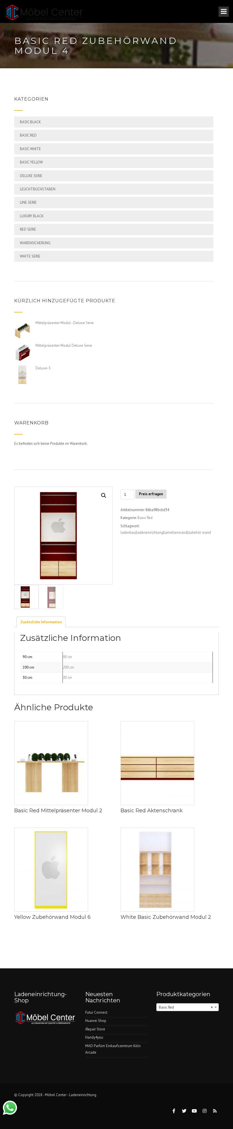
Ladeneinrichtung (82, 1094)
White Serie (30, 256)
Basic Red (28, 135)
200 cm (68, 667)
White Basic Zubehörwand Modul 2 (165, 917)
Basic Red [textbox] (186, 1007)
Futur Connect (96, 1012)
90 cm (67, 656)
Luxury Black (32, 216)
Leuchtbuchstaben (37, 189)
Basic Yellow (31, 162)
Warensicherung (35, 243)
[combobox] (187, 1007)
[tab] (41, 621)
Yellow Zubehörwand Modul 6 (52, 917)
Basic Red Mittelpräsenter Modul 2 (58, 810)
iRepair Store (95, 1029)
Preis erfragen (151, 494)
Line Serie (28, 202)
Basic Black (30, 122)
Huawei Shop (95, 1020)
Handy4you (94, 1037)
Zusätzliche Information (41, 622)
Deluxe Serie (31, 175)
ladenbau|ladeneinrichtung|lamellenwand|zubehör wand (165, 532)
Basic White (30, 148)
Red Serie (28, 229)
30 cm (67, 677)
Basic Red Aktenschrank (151, 810)
